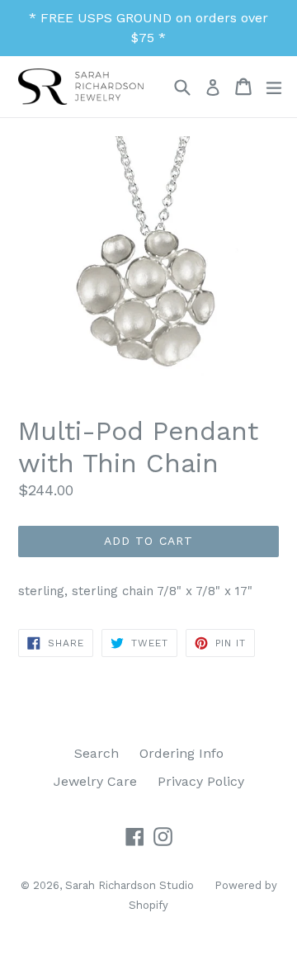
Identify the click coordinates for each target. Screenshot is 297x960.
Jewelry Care (95, 781)
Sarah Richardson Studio (129, 885)
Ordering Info (181, 753)
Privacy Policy (201, 781)
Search (96, 753)
